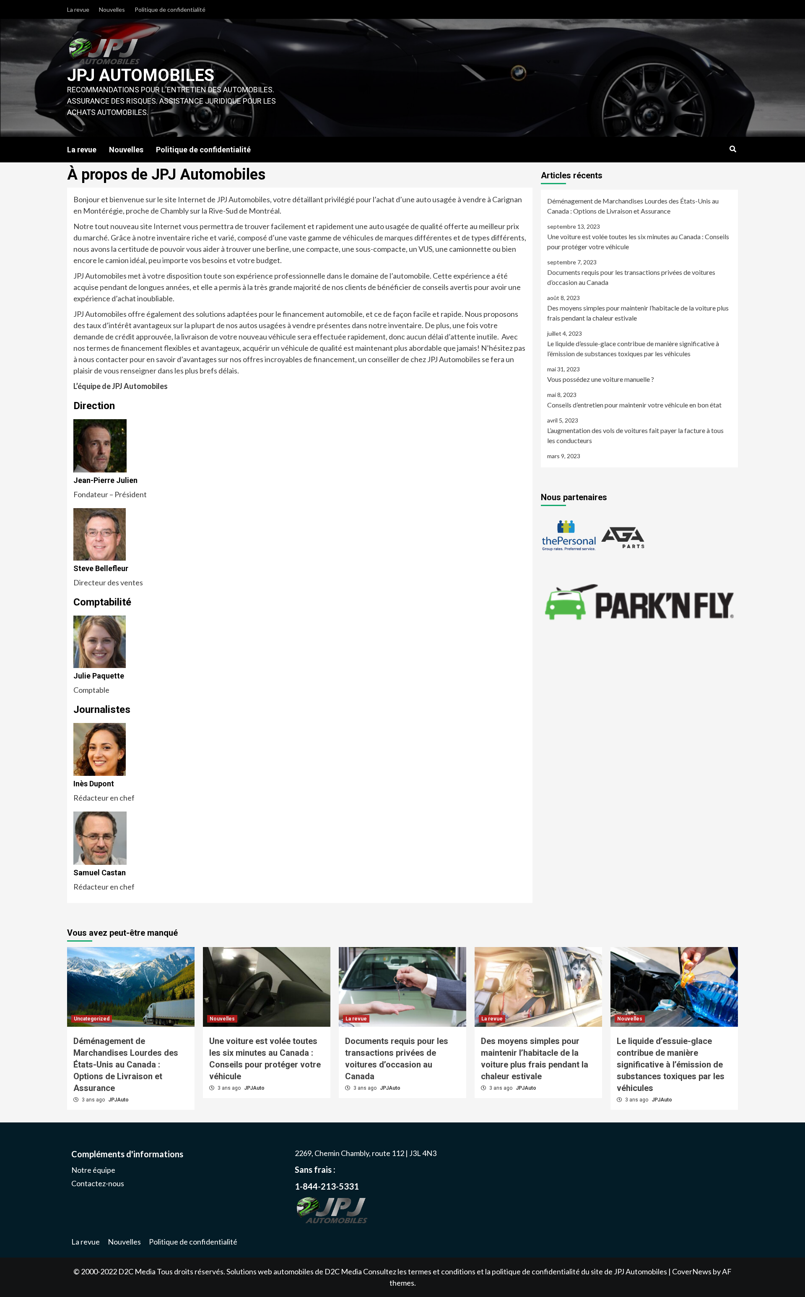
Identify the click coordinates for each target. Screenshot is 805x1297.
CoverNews (692, 1271)
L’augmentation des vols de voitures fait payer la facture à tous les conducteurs (635, 435)
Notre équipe (93, 1169)
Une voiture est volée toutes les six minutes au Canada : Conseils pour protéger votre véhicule (638, 241)
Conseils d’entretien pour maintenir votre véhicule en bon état (634, 405)
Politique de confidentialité (170, 9)
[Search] (732, 149)
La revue (78, 9)
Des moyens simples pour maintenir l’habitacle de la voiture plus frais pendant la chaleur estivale (638, 313)
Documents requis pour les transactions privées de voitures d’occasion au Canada (631, 277)
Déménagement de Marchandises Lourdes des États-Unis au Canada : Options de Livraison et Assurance (633, 206)
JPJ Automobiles (140, 75)
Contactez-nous (97, 1183)
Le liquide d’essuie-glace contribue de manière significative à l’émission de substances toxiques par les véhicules (633, 348)
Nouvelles (112, 9)
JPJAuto (118, 1100)
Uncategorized (91, 1019)
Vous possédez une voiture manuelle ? (600, 379)
